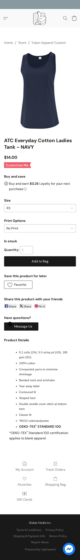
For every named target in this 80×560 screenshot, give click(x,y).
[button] (40, 18)
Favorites (24, 484)
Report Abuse (40, 542)
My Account (25, 469)
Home (8, 43)
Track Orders (55, 469)
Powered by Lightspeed (40, 549)
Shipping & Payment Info (29, 536)
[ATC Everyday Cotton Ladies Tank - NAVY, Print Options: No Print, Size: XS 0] (40, 90)
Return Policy (58, 536)
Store (22, 43)
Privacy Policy (55, 530)
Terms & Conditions (28, 530)
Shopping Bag (55, 484)
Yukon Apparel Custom (49, 43)
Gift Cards (24, 499)
